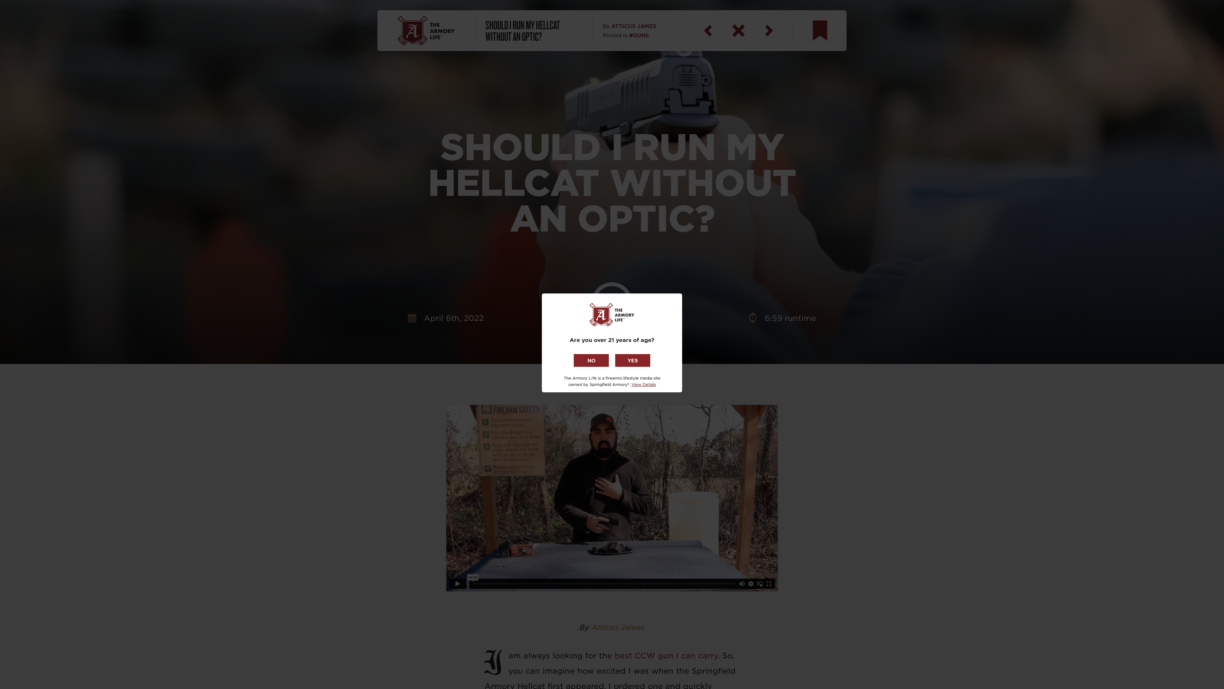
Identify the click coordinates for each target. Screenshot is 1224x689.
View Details (643, 384)
